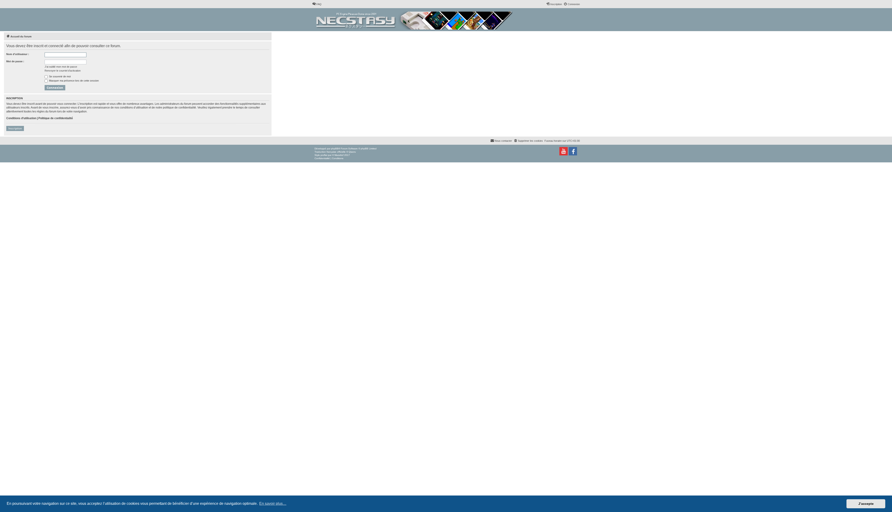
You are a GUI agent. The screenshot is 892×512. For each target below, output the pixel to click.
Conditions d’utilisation (21, 118)
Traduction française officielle (330, 152)
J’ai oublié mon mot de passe (61, 66)
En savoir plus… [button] (272, 503)
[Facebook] (573, 151)
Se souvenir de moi (59, 76)
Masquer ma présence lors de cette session (73, 80)
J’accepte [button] (866, 503)
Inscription (15, 128)
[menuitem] (316, 4)
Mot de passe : (15, 61)
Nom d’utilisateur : (17, 54)
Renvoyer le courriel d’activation (63, 70)
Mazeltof (339, 155)
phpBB (334, 148)
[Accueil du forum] (414, 19)
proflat (324, 155)
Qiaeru (352, 152)
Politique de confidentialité (55, 118)
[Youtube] (563, 151)
